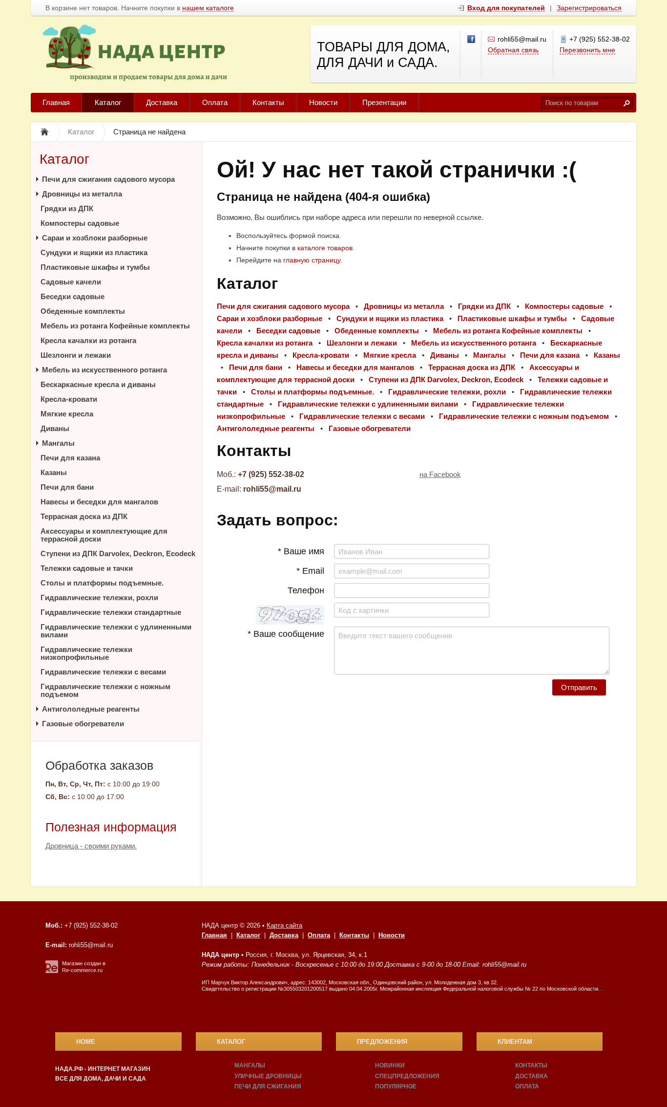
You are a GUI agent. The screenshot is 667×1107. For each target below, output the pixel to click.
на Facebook (440, 474)
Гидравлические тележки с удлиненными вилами (116, 631)
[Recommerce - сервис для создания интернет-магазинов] (51, 971)
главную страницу (311, 260)
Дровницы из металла (82, 194)
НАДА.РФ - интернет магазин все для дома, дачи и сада (102, 1073)
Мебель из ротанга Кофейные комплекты (115, 326)
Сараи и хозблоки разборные (94, 238)
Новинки (390, 1065)
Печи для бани (67, 487)
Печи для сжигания (267, 1086)
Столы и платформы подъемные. (102, 583)
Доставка (161, 102)
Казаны (54, 472)
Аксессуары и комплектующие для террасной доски (104, 535)
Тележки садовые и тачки (87, 568)
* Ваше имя (301, 551)
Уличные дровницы (268, 1076)
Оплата (215, 102)
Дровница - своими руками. (91, 846)
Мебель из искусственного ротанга (104, 370)
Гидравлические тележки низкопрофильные (86, 653)
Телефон (306, 590)
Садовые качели (71, 282)
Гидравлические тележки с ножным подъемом (105, 690)
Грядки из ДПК (67, 208)
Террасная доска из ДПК (84, 516)
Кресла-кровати (69, 399)
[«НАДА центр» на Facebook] (471, 39)
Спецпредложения (407, 1076)
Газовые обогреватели (83, 723)
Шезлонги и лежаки (76, 355)
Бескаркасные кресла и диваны (98, 384)
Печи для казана (70, 458)
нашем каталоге (208, 8)
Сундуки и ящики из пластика (94, 252)
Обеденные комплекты (83, 311)
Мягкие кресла (67, 414)
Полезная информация (111, 827)
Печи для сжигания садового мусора (108, 179)
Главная (56, 102)
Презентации (384, 102)
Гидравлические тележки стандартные (111, 612)
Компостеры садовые (80, 223)
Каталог (108, 102)
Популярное (396, 1086)
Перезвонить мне (587, 50)
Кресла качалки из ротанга (88, 340)
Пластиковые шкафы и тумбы (95, 267)
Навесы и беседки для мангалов (99, 502)
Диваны (55, 428)
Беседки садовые (72, 296)
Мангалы (58, 443)
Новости (323, 102)
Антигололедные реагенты (91, 709)
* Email (310, 571)
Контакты (268, 102)
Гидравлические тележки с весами (103, 672)
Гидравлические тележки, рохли (99, 597)
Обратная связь (513, 50)
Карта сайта (284, 925)
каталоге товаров (325, 248)
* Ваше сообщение (286, 634)
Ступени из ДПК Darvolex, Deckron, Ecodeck (118, 553)
